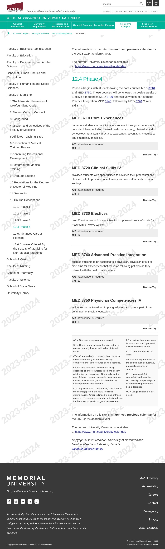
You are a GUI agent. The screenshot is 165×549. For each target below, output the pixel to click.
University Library (18, 293)
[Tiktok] (36, 501)
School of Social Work (21, 286)
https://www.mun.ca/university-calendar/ (100, 66)
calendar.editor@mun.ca (87, 448)
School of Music (17, 259)
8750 (88, 92)
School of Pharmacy (20, 272)
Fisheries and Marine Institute (60, 25)
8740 (108, 101)
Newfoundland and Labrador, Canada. (142, 544)
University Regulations (39, 25)
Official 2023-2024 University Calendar (43, 18)
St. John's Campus (125, 25)
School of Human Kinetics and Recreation (26, 75)
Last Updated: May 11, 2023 (147, 541)
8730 (110, 96)
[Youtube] (23, 501)
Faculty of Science (18, 279)
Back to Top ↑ (150, 154)
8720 (139, 101)
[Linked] (30, 501)
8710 (151, 88)
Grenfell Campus (82, 25)
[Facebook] (9, 501)
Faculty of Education (20, 55)
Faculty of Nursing (18, 266)
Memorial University (41, 7)
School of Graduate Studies (147, 25)
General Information (17, 25)
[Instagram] (16, 501)
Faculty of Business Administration (29, 48)
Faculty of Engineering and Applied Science (29, 64)
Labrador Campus (104, 25)
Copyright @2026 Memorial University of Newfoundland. (29, 544)
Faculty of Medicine (19, 94)
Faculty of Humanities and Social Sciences (28, 86)
